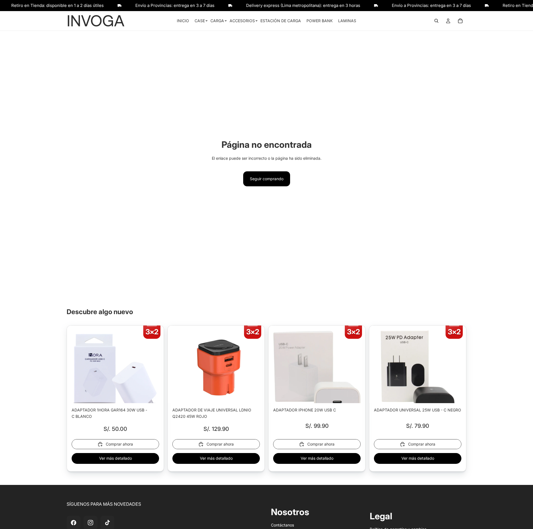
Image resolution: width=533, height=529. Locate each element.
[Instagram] (90, 522)
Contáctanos (282, 525)
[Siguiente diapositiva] (155, 374)
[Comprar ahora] (155, 395)
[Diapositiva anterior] (75, 374)
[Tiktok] (107, 522)
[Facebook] (73, 522)
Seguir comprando (266, 178)
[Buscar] (436, 21)
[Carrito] (460, 21)
